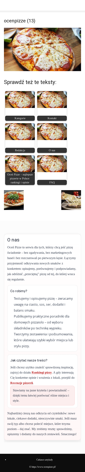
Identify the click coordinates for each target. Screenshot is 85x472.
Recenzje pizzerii (21, 383)
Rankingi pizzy (42, 372)
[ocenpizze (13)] (42, 70)
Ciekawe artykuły (44, 459)
